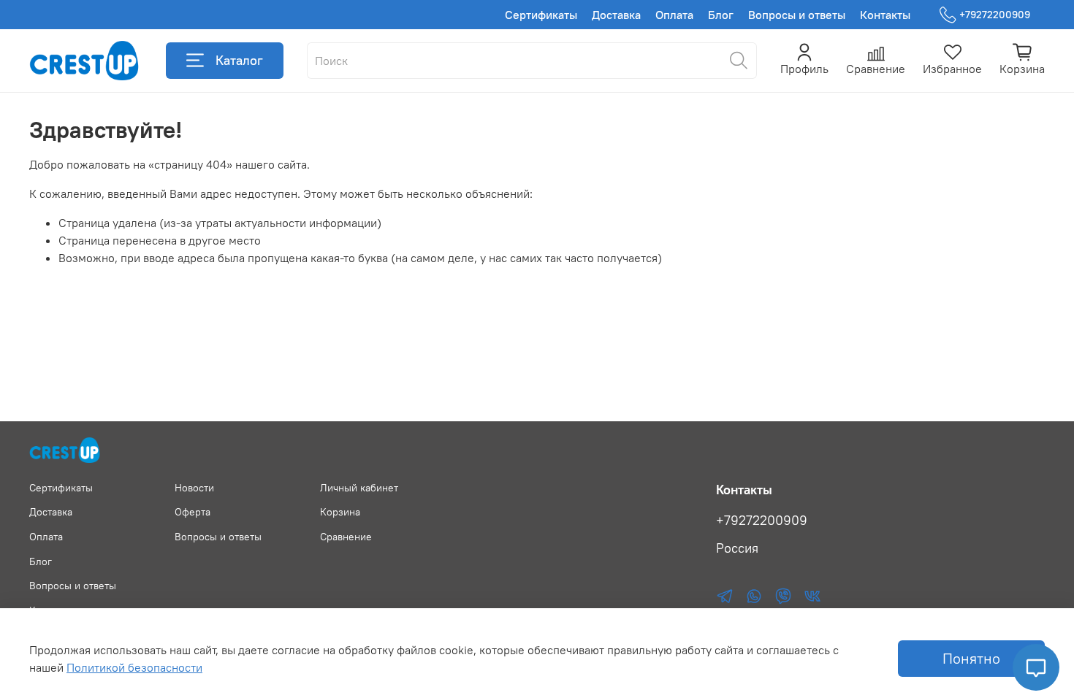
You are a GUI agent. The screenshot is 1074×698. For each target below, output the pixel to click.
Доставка (616, 14)
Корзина (340, 511)
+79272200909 (994, 14)
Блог (721, 14)
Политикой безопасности (134, 667)
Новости (194, 487)
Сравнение (346, 536)
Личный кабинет (359, 487)
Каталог (239, 60)
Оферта (192, 511)
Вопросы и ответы (796, 14)
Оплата (674, 14)
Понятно (971, 658)
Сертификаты (541, 14)
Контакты (885, 14)
